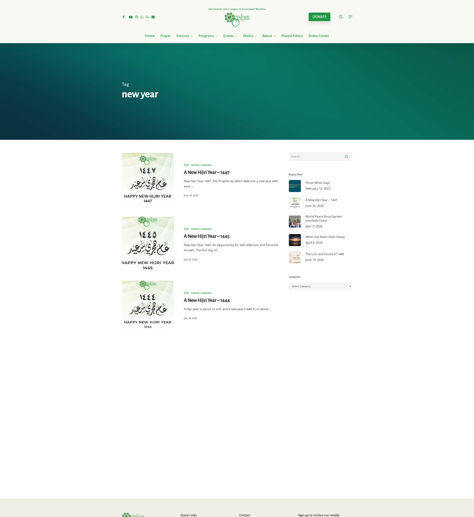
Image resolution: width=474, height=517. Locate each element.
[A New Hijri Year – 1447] (148, 180)
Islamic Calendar (201, 165)
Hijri (186, 165)
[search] (341, 17)
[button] (350, 17)
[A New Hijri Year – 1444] (148, 305)
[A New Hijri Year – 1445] (148, 244)
